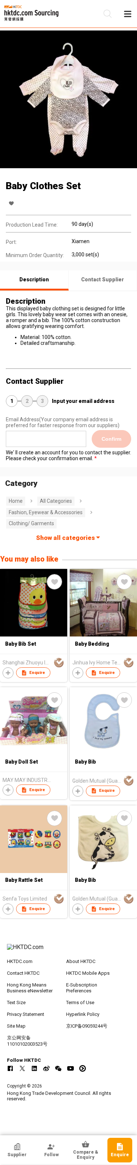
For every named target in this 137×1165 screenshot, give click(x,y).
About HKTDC (80, 961)
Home (16, 501)
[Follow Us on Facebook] (10, 1068)
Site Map (16, 1026)
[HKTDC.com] (68, 951)
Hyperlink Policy (82, 1014)
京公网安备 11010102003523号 (27, 1041)
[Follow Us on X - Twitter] (22, 1068)
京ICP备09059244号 (86, 1026)
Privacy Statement (25, 1014)
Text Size (16, 1002)
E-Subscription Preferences (81, 988)
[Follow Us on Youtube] (70, 1068)
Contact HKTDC (23, 973)
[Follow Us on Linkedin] (34, 1068)
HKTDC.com (20, 961)
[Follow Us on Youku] (82, 1068)
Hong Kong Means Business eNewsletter (30, 988)
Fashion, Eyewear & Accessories (46, 512)
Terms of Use (80, 1002)
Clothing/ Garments (31, 523)
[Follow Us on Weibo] (46, 1068)
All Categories (56, 501)
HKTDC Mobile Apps (88, 973)
